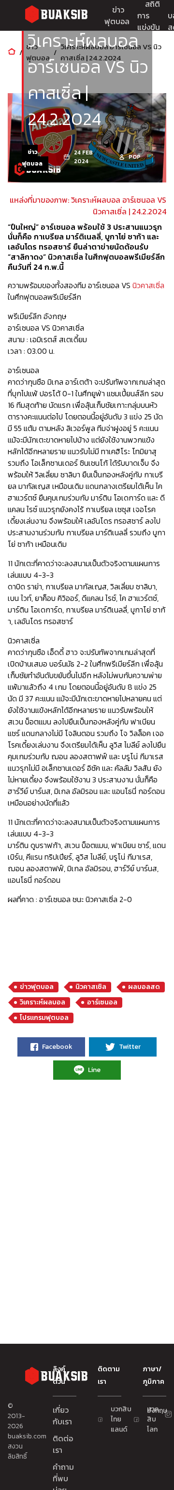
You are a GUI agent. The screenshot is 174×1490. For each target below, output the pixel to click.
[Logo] (56, 15)
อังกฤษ (150, 1411)
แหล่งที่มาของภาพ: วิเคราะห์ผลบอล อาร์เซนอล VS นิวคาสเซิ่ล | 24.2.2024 (88, 205)
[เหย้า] (11, 52)
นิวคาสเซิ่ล (148, 285)
